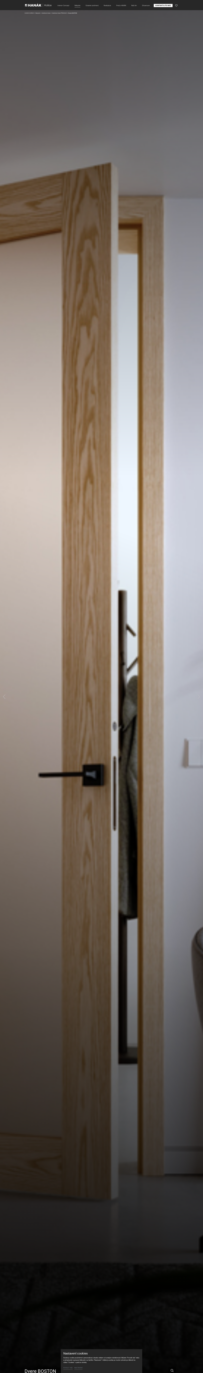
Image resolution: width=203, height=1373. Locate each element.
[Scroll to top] (198, 1368)
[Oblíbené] (176, 5)
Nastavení (78, 1368)
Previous (4, 696)
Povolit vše (68, 1368)
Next (198, 696)
